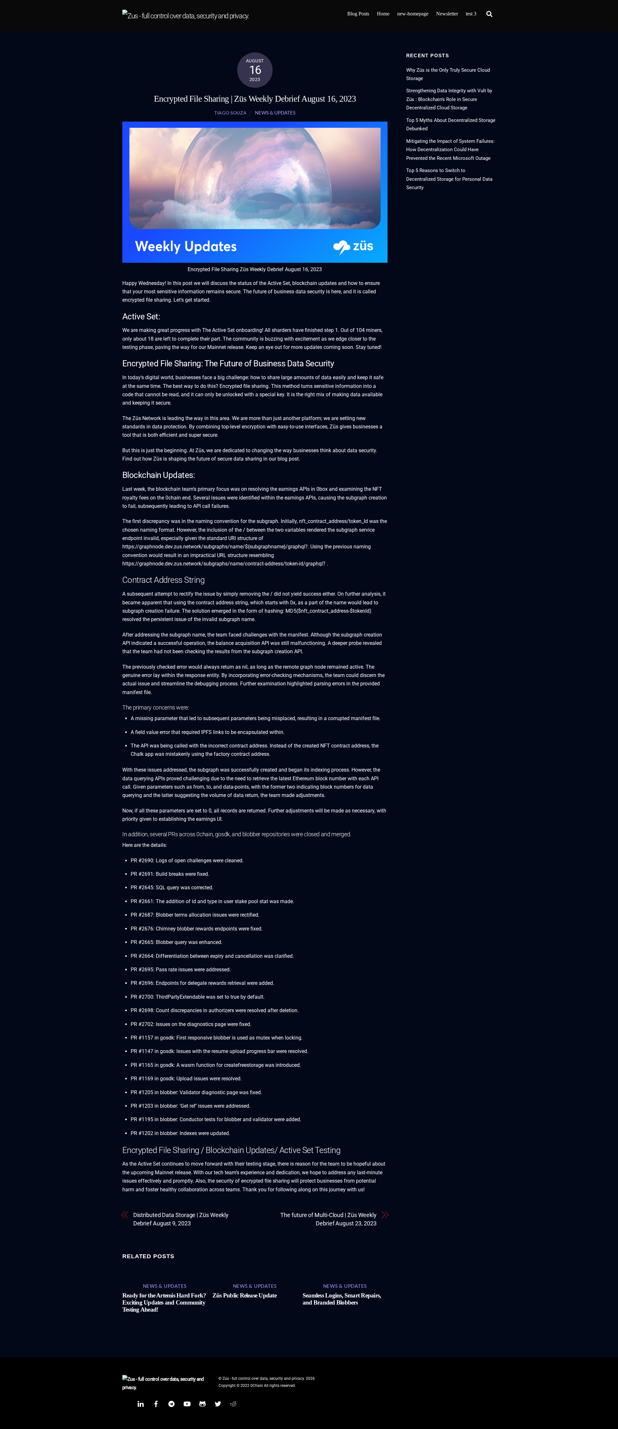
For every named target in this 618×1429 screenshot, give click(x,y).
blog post (288, 459)
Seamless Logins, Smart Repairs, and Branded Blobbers (342, 1299)
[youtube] (187, 1403)
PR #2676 (142, 929)
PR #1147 (142, 1051)
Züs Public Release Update (244, 1295)
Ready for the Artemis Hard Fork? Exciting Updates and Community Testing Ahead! (164, 1302)
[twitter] (217, 1403)
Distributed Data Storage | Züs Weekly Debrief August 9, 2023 (181, 1219)
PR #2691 (142, 874)
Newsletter (447, 13)
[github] (202, 1403)
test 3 (471, 13)
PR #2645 (142, 887)
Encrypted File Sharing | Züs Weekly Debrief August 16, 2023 (255, 99)
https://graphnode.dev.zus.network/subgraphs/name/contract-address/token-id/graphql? (223, 564)
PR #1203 (142, 1106)
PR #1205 (142, 1092)
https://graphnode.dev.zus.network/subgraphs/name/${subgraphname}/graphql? (215, 547)
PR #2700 (142, 997)
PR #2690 (142, 860)
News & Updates (275, 112)
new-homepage (412, 13)
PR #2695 (142, 969)
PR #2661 (142, 901)
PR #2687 (142, 915)
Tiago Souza (230, 112)
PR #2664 (142, 956)
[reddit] (233, 1403)
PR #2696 (142, 983)
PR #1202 (142, 1133)
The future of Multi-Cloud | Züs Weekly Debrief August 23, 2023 (328, 1219)
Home (383, 13)
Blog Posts (358, 13)
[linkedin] (140, 1403)
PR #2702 (142, 1024)
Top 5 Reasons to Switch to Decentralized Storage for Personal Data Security (449, 179)
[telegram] (171, 1403)
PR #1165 (142, 1065)
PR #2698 (142, 1010)
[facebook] (156, 1403)
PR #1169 (142, 1079)
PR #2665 (142, 942)
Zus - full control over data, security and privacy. (263, 1378)
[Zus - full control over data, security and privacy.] (185, 16)
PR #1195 (142, 1119)
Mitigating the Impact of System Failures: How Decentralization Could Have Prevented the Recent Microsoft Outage (450, 149)
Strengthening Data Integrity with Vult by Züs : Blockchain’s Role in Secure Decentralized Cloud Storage (449, 99)
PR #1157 (142, 1038)
